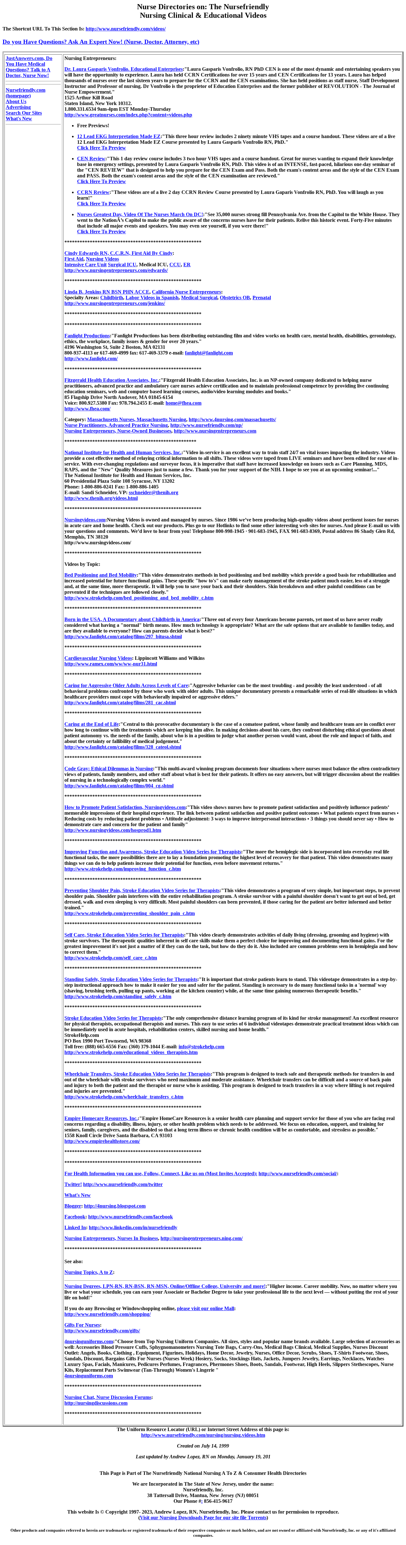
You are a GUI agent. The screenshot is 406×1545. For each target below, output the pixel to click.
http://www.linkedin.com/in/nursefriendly (133, 1227)
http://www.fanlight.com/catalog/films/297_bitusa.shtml (123, 636)
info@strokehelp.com (201, 1046)
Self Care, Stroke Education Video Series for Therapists (124, 935)
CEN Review (91, 158)
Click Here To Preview (101, 147)
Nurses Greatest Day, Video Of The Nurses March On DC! (140, 214)
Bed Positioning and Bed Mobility (100, 575)
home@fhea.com (183, 403)
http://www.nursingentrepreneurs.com (215, 431)
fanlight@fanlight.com (209, 352)
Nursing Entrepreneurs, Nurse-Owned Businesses (117, 431)
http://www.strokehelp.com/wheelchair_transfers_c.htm (123, 1096)
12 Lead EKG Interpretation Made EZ (118, 136)
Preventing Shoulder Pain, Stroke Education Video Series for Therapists (141, 890)
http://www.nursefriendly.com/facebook (130, 1216)
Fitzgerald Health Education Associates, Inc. (111, 380)
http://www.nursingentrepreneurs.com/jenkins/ (114, 303)
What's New (19, 118)
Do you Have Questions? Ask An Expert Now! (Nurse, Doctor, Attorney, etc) (101, 41)
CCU (175, 264)
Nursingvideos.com (84, 519)
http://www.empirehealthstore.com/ (102, 1141)
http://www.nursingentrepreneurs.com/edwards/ (116, 270)
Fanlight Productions (87, 335)
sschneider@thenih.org (153, 492)
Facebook (74, 1216)
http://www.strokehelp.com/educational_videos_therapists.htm (131, 1052)
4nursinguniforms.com (88, 1341)
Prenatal (261, 297)
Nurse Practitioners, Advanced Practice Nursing (116, 425)
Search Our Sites (24, 113)
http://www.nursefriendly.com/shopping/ (107, 1314)
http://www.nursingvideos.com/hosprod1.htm (112, 830)
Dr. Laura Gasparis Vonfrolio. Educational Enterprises (123, 69)
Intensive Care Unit (85, 264)
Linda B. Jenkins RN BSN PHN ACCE (106, 292)
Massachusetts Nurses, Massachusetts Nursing (136, 419)
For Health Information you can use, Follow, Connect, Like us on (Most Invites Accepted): (160, 1173)
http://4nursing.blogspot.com (115, 1206)
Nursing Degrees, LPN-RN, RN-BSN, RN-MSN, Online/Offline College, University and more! (164, 1286)
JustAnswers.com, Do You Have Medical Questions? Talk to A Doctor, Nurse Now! (29, 67)
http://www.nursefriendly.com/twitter (123, 1184)
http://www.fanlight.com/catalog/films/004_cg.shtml (119, 785)
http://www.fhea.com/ (87, 408)
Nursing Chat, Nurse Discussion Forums (107, 1397)
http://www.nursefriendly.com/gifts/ (102, 1330)
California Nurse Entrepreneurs (186, 292)
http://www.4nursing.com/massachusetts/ (232, 419)
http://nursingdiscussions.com (96, 1403)
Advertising (18, 107)
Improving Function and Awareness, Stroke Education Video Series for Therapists (152, 851)
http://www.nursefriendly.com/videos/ (126, 28)
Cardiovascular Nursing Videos (98, 658)
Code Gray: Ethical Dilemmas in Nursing (108, 768)
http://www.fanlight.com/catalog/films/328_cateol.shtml (122, 747)
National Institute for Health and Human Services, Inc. (122, 452)
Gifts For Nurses (82, 1325)
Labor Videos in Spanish (152, 297)
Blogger (72, 1206)
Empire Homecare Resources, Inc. (101, 1118)
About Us (16, 101)
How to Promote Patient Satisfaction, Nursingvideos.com (125, 807)
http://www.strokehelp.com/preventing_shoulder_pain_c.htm (129, 913)
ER (187, 264)
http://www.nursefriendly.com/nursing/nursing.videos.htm (203, 1435)
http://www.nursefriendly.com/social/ (298, 1173)
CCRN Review (93, 192)
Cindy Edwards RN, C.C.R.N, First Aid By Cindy (118, 253)
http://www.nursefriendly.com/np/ (206, 425)
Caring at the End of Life (91, 724)
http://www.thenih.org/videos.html (101, 498)
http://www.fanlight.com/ (91, 358)
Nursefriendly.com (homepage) (25, 92)
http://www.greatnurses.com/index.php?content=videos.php (128, 114)
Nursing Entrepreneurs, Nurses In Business (111, 1238)
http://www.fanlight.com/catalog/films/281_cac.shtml (120, 702)
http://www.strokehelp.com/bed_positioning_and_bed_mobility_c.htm (138, 597)
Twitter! (73, 1184)
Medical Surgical (199, 297)
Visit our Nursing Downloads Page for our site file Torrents (203, 1517)
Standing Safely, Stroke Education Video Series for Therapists (130, 979)
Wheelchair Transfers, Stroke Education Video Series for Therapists (137, 1074)
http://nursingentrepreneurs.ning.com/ (201, 1238)
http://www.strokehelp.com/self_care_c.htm (110, 957)
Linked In (75, 1227)
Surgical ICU (122, 264)
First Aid (73, 259)
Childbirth (111, 297)
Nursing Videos (102, 259)
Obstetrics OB (235, 297)
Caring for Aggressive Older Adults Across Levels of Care (126, 685)
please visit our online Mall (205, 1308)
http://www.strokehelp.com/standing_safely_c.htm (117, 996)
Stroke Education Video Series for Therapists (112, 1018)
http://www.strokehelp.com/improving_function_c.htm (122, 869)
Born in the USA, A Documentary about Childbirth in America (132, 619)
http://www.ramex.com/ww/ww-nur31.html (110, 663)
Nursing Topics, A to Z (88, 1272)
